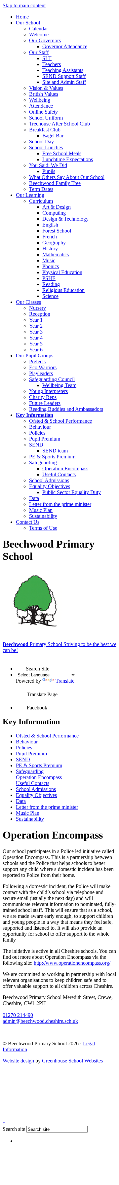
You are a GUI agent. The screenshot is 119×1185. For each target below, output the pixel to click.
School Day (41, 141)
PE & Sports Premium (52, 456)
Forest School (56, 230)
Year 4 (36, 338)
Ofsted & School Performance (60, 421)
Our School (28, 22)
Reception (39, 314)
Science (50, 296)
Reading (51, 284)
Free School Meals (61, 153)
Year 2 (36, 326)
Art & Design (56, 207)
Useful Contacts (59, 474)
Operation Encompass (65, 468)
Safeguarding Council (52, 379)
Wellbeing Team (59, 385)
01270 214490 (18, 1015)
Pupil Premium (44, 439)
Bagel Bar (52, 135)
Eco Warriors (43, 367)
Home (22, 16)
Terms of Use (43, 528)
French (49, 236)
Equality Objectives (49, 486)
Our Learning (30, 195)
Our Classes (28, 302)
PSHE (49, 278)
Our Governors (45, 40)
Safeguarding (43, 462)
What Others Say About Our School (66, 177)
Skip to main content (24, 5)
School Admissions (49, 480)
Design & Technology (65, 219)
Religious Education (63, 290)
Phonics (50, 266)
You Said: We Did (48, 165)
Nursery (37, 308)
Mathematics (55, 254)
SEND (36, 445)
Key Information (34, 415)
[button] (21, 664)
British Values (43, 94)
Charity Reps (43, 397)
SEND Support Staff (64, 76)
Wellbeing (39, 100)
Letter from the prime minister (60, 504)
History (50, 248)
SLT (47, 58)
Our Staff (39, 52)
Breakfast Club (44, 129)
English (50, 225)
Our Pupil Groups (34, 355)
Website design (18, 1060)
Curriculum (41, 201)
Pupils (48, 171)
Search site (14, 1129)
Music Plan (41, 510)
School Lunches (46, 147)
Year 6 (36, 349)
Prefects (37, 361)
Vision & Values (46, 88)
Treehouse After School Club (59, 123)
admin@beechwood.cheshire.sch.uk (40, 1021)
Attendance (41, 106)
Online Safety (43, 112)
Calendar (38, 28)
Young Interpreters (48, 391)
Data (34, 498)
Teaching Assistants (62, 70)
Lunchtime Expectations (67, 159)
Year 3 (36, 332)
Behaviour (40, 427)
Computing (54, 213)
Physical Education (62, 272)
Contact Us (27, 522)
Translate (65, 681)
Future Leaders (44, 403)
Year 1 (36, 320)
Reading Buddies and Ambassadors (66, 409)
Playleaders (41, 373)
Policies (37, 433)
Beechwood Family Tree (55, 183)
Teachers (51, 64)
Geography (54, 242)
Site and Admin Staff (64, 82)
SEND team (55, 450)
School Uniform (46, 118)
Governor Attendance (64, 46)
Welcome (39, 34)
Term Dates (41, 189)
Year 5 (36, 343)
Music (48, 260)
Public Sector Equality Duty (71, 492)
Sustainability (43, 516)
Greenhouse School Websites (72, 1060)
